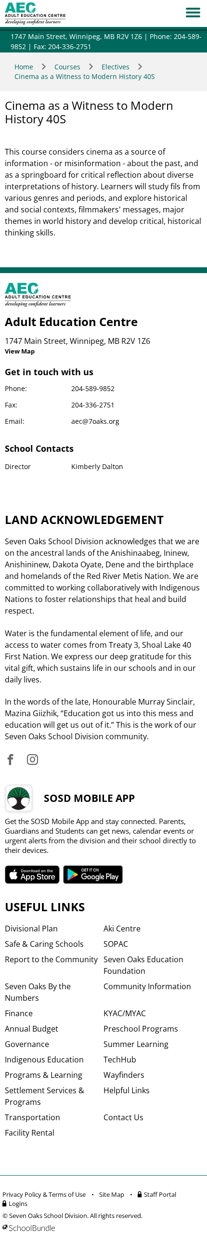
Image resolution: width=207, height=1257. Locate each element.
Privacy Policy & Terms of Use (44, 1194)
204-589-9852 (93, 388)
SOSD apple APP (32, 874)
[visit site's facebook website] (10, 760)
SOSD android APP (93, 874)
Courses (67, 66)
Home (23, 66)
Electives (115, 66)
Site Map (111, 1194)
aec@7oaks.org (95, 421)
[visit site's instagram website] (32, 760)
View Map (20, 351)
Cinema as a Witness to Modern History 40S (84, 76)
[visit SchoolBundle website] (101, 1228)
